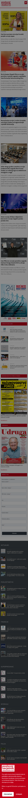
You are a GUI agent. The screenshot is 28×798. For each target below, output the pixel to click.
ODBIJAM (19, 794)
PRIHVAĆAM (8, 794)
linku (12, 782)
